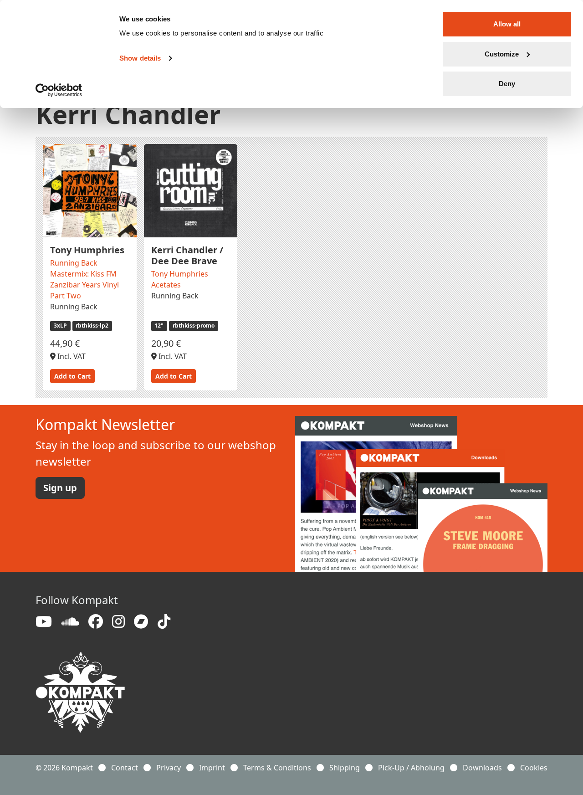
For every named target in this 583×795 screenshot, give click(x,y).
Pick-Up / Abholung (411, 768)
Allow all (507, 24)
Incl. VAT (71, 356)
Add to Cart (72, 376)
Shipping (344, 768)
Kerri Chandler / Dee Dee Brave (187, 255)
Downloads (482, 768)
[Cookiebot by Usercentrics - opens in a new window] (59, 90)
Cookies (533, 768)
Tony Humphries (87, 250)
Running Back (73, 307)
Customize (502, 54)
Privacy (168, 768)
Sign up (60, 488)
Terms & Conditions (277, 768)
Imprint (212, 768)
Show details (140, 58)
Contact (124, 768)
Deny (507, 83)
